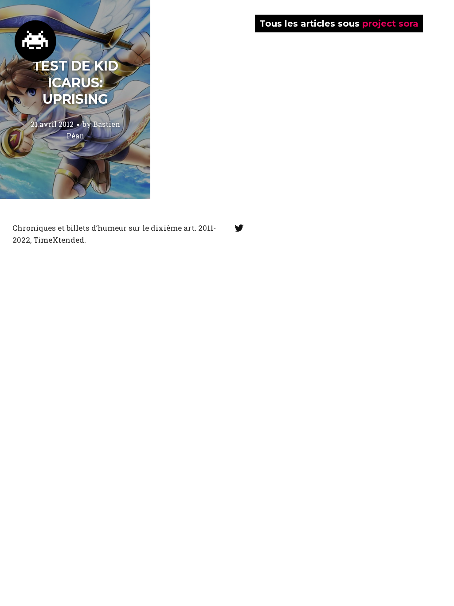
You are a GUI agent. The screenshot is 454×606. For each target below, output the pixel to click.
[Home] (35, 41)
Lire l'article (75, 99)
